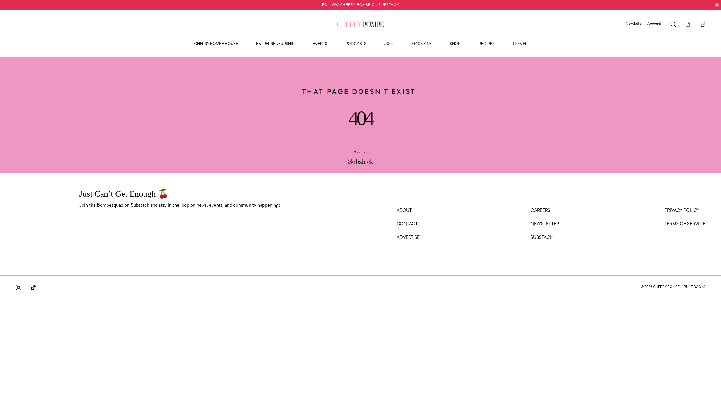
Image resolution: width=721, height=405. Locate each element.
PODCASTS (355, 44)
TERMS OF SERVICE (684, 224)
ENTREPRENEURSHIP (275, 44)
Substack (360, 162)
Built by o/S (694, 287)
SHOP (455, 44)
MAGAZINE (421, 44)
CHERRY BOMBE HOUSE (216, 44)
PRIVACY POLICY (681, 210)
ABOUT (404, 210)
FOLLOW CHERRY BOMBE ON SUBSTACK (360, 5)
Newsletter (634, 24)
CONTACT (407, 224)
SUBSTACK (542, 237)
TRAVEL (520, 44)
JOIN (388, 44)
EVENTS (320, 44)
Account (654, 24)
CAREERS (540, 210)
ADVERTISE (408, 237)
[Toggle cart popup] (688, 24)
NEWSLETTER (545, 224)
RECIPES (487, 44)
